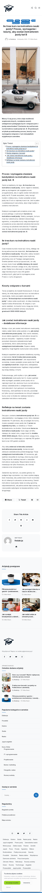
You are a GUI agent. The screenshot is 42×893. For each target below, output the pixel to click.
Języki (5, 849)
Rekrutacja (19, 862)
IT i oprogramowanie (10, 754)
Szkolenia (14, 855)
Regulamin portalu (7, 810)
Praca (11, 849)
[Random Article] (32, 8)
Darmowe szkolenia (9, 858)
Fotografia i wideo (10, 770)
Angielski (28, 865)
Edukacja (10, 20)
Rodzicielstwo (7, 852)
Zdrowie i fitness (8, 862)
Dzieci (6, 609)
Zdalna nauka (17, 846)
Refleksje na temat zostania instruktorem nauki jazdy (20, 161)
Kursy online (25, 20)
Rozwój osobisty (29, 862)
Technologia (20, 865)
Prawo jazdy (19, 842)
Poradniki (5, 721)
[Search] (35, 8)
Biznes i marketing (10, 765)
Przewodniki (7, 868)
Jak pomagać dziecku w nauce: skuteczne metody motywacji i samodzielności (31, 590)
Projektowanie (8, 759)
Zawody (31, 852)
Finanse (26, 846)
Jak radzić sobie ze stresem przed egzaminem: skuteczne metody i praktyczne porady (30, 615)
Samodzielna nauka (31, 842)
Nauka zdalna (23, 855)
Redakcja (13, 39)
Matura (31, 849)
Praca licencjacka (23, 858)
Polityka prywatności (8, 815)
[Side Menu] (39, 8)
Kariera (4, 726)
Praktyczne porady (20, 852)
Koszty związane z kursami (16, 153)
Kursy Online (6, 747)
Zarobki (32, 846)
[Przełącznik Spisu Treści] (36, 143)
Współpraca (34, 855)
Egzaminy (24, 849)
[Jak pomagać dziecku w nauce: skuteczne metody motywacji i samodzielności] (31, 579)
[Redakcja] (7, 39)
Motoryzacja (7, 846)
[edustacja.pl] (9, 8)
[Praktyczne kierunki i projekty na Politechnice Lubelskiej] (6, 687)
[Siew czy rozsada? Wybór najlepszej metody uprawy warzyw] (6, 677)
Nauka (4, 736)
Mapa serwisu (6, 820)
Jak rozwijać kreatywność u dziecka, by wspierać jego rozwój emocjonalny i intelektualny (11, 615)
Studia (4, 731)
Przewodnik (27, 868)
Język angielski (7, 742)
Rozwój (11, 865)
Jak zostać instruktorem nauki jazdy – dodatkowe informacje (20, 157)
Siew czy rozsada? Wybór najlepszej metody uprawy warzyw (25, 676)
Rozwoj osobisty (9, 775)
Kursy (17, 20)
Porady (17, 849)
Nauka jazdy (25, 23)
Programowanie (9, 749)
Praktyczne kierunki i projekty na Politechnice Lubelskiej (24, 686)
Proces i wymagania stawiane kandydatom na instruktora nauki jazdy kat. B (22, 147)
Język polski (17, 868)
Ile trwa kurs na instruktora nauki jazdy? (20, 151)
